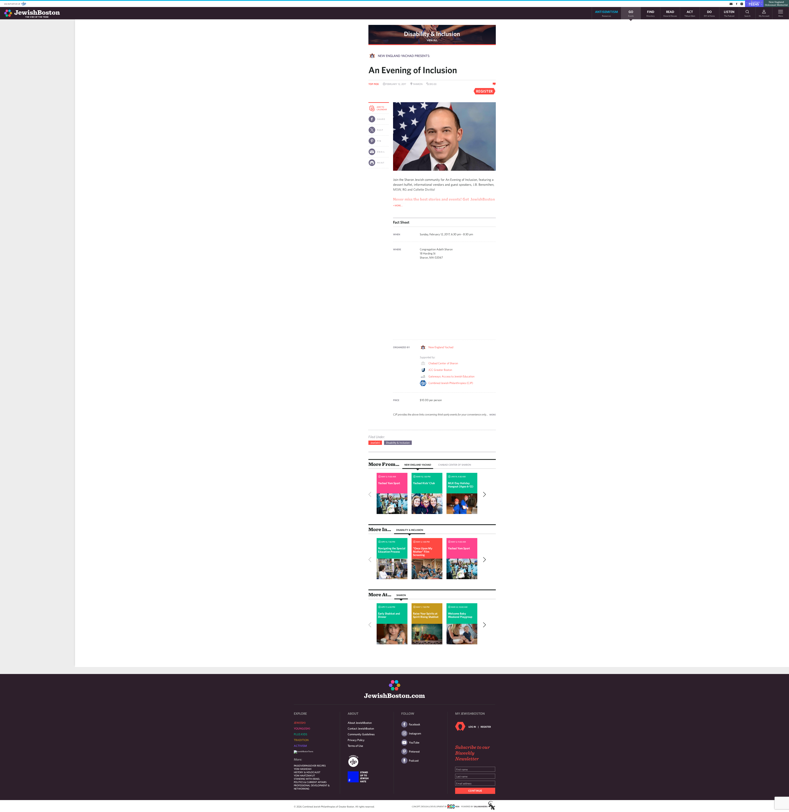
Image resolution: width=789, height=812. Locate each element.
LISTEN (729, 13)
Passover (299, 765)
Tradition (301, 740)
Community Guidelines (361, 734)
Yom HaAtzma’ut (304, 775)
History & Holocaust (307, 772)
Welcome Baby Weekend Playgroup (460, 615)
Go (631, 13)
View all (432, 40)
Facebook (414, 724)
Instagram (415, 733)
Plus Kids (300, 734)
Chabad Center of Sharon (443, 363)
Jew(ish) (375, 442)
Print (381, 162)
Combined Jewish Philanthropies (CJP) (450, 383)
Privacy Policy (356, 740)
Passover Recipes (315, 765)
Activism (300, 745)
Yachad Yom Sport (389, 483)
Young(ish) (302, 728)
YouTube (414, 742)
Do (709, 13)
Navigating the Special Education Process (391, 550)
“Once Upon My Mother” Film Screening (422, 552)
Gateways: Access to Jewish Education (451, 376)
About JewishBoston (360, 722)
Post (380, 130)
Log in (472, 726)
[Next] (483, 494)
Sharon (401, 595)
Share (381, 119)
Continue (475, 790)
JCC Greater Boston (440, 369)
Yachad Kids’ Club (424, 483)
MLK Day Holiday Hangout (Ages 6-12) (460, 484)
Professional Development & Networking (312, 787)
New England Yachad (440, 347)
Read (670, 13)
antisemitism (606, 13)
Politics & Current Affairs (310, 782)
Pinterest (414, 751)
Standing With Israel (307, 778)
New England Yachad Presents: (404, 56)
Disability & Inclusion (432, 33)
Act (689, 13)
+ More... (398, 205)
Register (486, 726)
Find (650, 13)
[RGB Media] (453, 806)
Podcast (414, 760)
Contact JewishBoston (361, 728)
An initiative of (12, 4)
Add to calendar (382, 108)
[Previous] (371, 494)
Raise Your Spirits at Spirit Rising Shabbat (425, 615)
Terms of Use (355, 745)
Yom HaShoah (302, 768)
